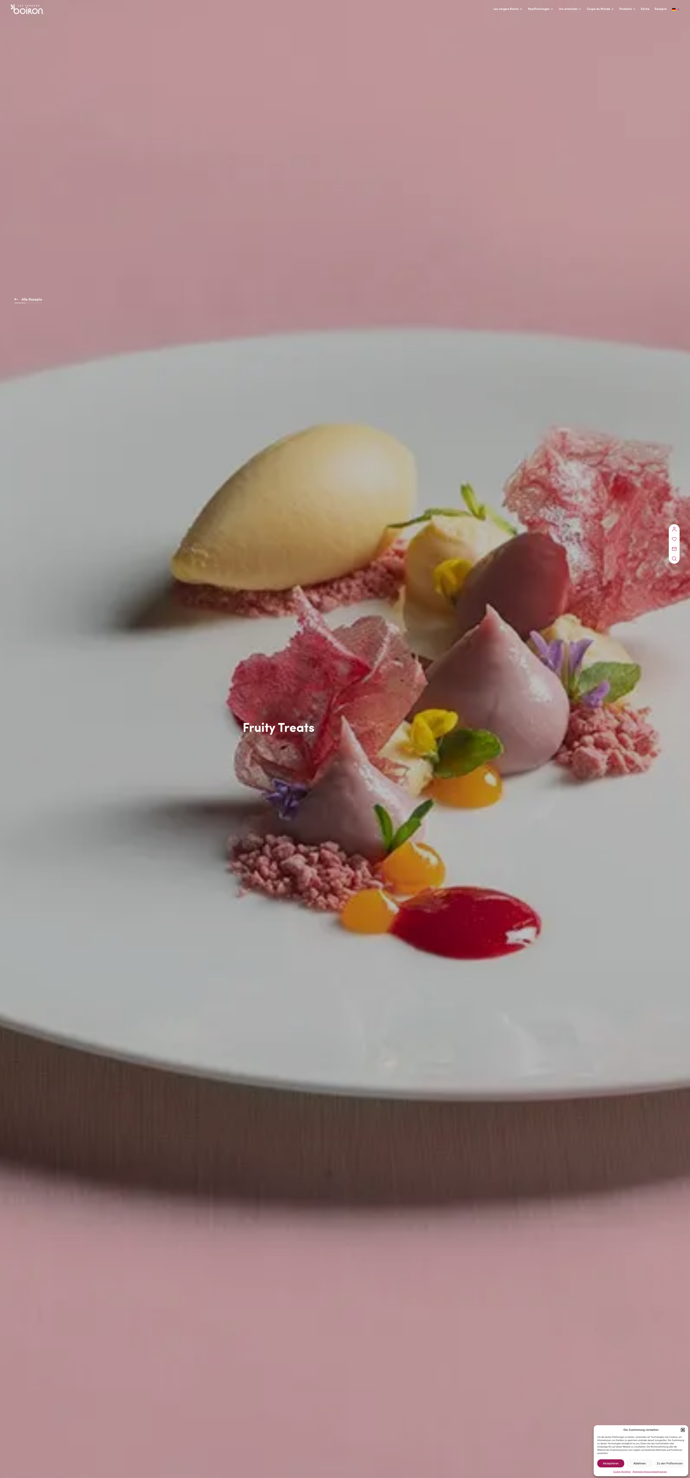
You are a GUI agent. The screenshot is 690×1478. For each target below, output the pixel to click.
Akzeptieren (611, 1463)
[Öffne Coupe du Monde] (612, 9)
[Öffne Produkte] (634, 9)
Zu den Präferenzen (670, 1463)
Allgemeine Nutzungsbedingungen (649, 1471)
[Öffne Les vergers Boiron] (521, 9)
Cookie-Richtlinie (622, 1471)
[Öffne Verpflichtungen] (552, 9)
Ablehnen (639, 1463)
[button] (683, 1430)
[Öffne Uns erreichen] (579, 9)
